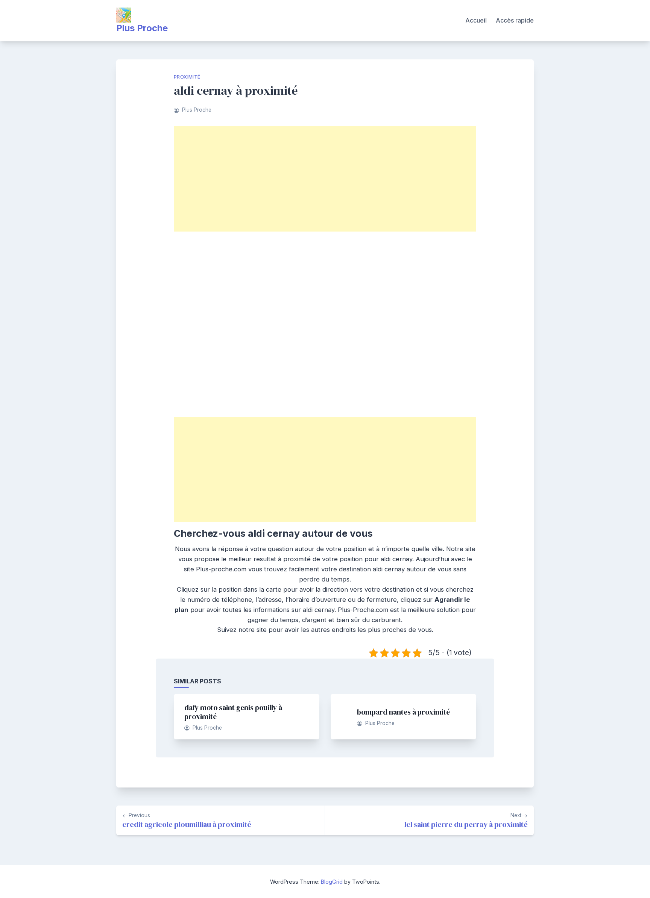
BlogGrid (332, 881)
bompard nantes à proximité (403, 712)
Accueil (476, 20)
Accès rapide (515, 20)
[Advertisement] (325, 179)
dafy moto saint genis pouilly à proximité (233, 712)
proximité (187, 77)
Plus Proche (142, 28)
